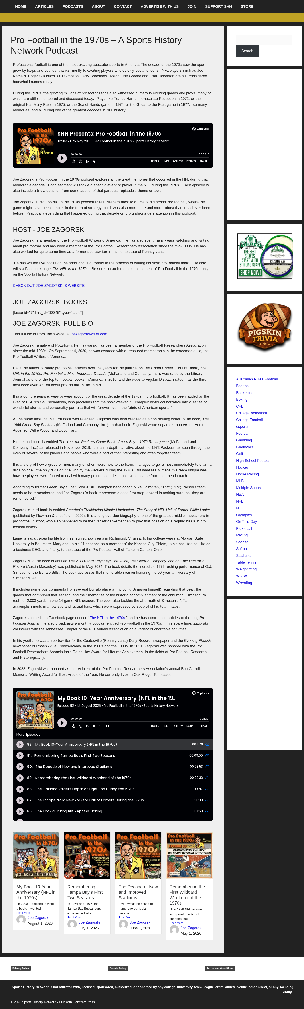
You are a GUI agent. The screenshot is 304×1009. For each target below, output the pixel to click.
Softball (242, 549)
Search (247, 51)
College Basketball (251, 413)
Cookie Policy (118, 968)
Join (192, 6)
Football (242, 433)
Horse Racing (247, 474)
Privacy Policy (20, 968)
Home (20, 6)
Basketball (244, 393)
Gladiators (244, 447)
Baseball (243, 386)
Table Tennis (246, 562)
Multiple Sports (248, 488)
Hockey (242, 467)
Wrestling (244, 583)
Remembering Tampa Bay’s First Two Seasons (85, 892)
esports (242, 426)
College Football (249, 420)
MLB (240, 481)
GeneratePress (84, 1002)
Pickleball (244, 528)
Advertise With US (160, 6)
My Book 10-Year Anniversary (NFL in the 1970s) (35, 892)
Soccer (242, 542)
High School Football (253, 461)
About (98, 6)
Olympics (244, 515)
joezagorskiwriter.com (89, 334)
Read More (23, 912)
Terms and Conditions (220, 968)
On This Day (246, 522)
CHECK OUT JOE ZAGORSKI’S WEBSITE (49, 286)
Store (247, 6)
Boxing (241, 399)
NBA (240, 494)
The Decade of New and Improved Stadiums (138, 892)
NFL (239, 501)
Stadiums (244, 556)
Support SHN (218, 6)
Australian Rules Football (257, 379)
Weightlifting (246, 569)
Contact (123, 6)
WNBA (241, 576)
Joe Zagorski (38, 918)
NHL (239, 508)
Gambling (244, 440)
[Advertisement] (265, 144)
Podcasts (73, 6)
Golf (239, 454)
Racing (242, 535)
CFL (239, 406)
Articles (44, 6)
